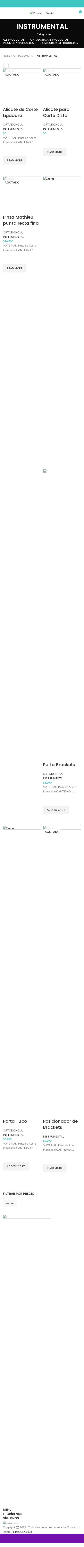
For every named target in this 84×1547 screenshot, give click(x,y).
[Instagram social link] (44, 3)
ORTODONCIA (23, 55)
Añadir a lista (8, 151)
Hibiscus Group (22, 1531)
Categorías (44, 34)
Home (6, 55)
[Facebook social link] (40, 3)
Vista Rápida (8, 169)
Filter (10, 1203)
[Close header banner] (5, 1539)
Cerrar (50, 178)
